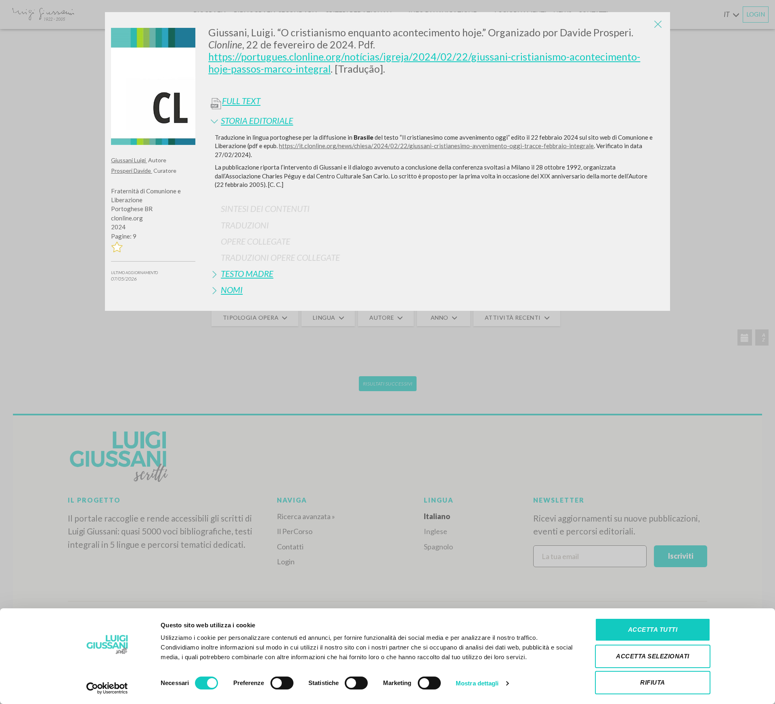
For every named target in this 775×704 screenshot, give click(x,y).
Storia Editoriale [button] (257, 120)
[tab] (436, 120)
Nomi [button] (232, 289)
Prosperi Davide (131, 170)
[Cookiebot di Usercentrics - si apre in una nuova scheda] (107, 688)
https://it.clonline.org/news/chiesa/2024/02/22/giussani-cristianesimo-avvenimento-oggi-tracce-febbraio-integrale (436, 145)
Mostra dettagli (477, 683)
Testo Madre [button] (247, 273)
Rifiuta (652, 682)
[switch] (281, 683)
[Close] (658, 24)
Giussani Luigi (129, 160)
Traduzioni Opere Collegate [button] (280, 257)
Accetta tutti (653, 629)
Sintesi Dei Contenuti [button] (265, 208)
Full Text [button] (241, 101)
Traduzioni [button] (245, 225)
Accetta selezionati (652, 656)
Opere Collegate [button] (255, 241)
